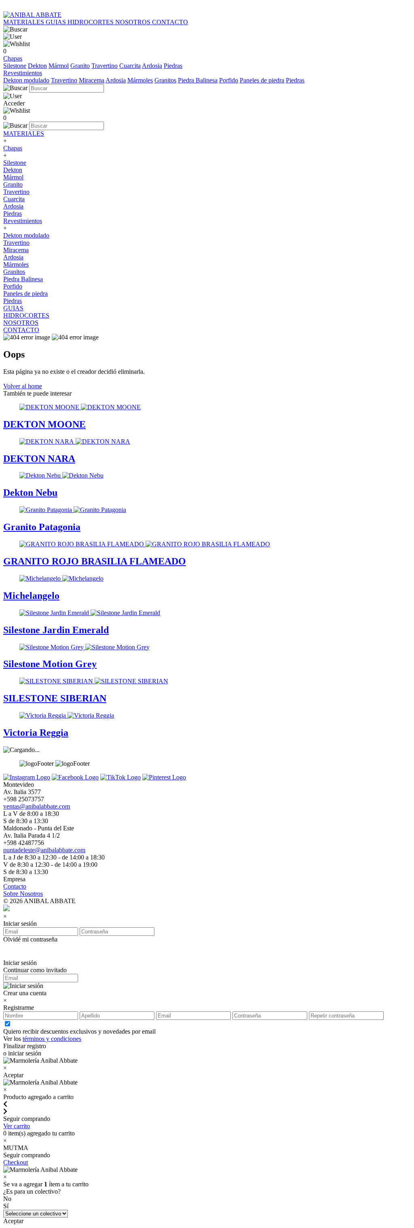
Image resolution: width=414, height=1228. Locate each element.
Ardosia (152, 65)
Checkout (15, 1162)
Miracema (91, 80)
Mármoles (140, 80)
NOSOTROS (133, 22)
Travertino (104, 65)
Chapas (12, 58)
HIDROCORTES (91, 22)
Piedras (173, 65)
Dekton (37, 65)
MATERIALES (24, 22)
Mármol (59, 65)
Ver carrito (16, 1126)
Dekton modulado (26, 80)
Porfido (228, 80)
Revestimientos (22, 73)
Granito (80, 65)
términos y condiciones (52, 1038)
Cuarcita (130, 65)
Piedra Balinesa (198, 80)
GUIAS (57, 22)
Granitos (165, 80)
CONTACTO (170, 22)
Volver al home (22, 386)
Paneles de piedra (262, 80)
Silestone (14, 65)
